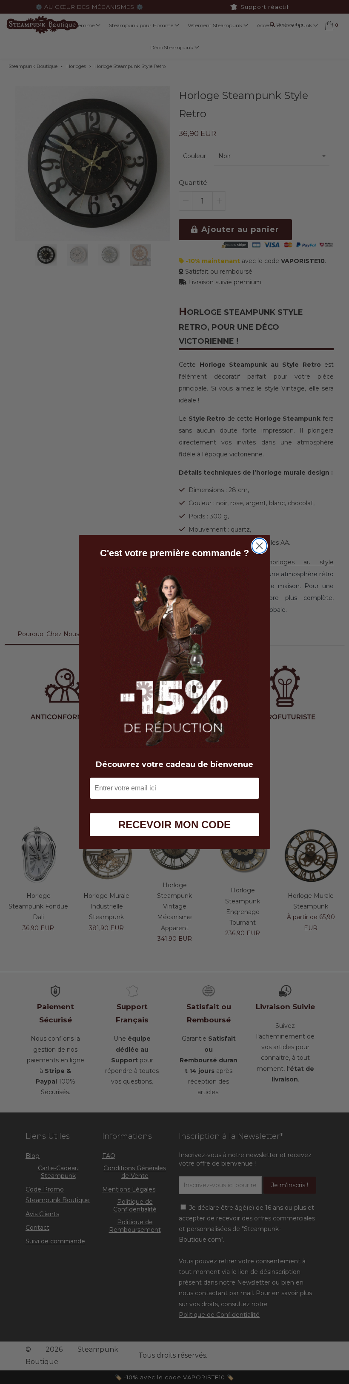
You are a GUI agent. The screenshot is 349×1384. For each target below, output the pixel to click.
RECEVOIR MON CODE (174, 824)
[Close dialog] (259, 545)
